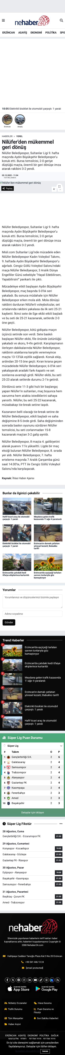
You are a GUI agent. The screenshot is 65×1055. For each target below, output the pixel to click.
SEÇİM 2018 (35, 1038)
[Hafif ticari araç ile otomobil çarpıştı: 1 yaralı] (17, 506)
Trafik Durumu (15, 1009)
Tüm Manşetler (15, 1018)
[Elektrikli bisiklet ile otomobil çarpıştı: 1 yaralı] (17, 532)
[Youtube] (35, 979)
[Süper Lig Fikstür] (61, 823)
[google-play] (46, 989)
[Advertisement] (32, 71)
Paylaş (9, 188)
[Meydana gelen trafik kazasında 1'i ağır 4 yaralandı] (48, 506)
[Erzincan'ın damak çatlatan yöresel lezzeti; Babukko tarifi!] (48, 532)
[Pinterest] (18, 979)
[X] (12, 979)
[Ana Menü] (3, 20)
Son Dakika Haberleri (47, 1018)
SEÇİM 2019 (49, 1038)
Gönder (9, 622)
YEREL (19, 136)
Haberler (7, 136)
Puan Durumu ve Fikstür (44, 1011)
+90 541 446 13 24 (34, 962)
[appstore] (18, 989)
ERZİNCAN (8, 32)
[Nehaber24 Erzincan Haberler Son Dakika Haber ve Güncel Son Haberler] (32, 20)
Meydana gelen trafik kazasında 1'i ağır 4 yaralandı (48, 518)
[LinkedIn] (29, 979)
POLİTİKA (50, 32)
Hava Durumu (45, 1003)
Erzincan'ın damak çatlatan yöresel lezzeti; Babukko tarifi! (47, 546)
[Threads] (46, 979)
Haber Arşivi (14, 1024)
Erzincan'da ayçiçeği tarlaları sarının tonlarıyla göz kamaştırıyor (47, 575)
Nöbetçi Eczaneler (17, 1003)
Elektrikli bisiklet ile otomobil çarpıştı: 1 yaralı (31, 108)
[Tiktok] (40, 979)
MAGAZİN (13, 1038)
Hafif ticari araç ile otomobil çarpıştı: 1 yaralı (16, 518)
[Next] (52, 979)
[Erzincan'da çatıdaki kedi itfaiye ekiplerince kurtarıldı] (17, 561)
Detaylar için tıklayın (32, 812)
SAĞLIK (54, 1035)
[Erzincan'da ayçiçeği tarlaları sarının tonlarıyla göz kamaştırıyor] (48, 561)
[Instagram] (24, 979)
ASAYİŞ (22, 32)
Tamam (45, 1051)
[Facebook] (7, 979)
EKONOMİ (36, 32)
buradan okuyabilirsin (27, 1050)
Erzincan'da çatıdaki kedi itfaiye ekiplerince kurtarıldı (16, 573)
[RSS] (57, 979)
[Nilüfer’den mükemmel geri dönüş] (32, 183)
